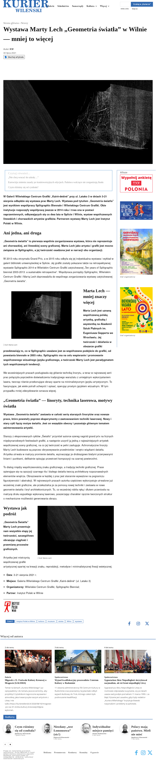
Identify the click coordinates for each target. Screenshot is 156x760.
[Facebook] (28, 72)
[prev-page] (5, 744)
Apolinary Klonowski (23, 733)
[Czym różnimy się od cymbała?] (8, 728)
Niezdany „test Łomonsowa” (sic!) (63, 730)
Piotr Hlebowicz (146, 710)
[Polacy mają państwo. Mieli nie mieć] (125, 728)
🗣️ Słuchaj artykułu (14, 57)
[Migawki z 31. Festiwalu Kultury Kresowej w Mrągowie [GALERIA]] (28, 661)
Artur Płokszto (79, 710)
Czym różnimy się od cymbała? (23, 187)
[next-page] (10, 744)
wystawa (78, 621)
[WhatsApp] (42, 72)
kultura (41, 621)
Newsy (24, 23)
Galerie (8, 677)
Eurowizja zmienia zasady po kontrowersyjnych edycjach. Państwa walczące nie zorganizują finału (55, 182)
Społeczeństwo (61, 677)
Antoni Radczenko (61, 710)
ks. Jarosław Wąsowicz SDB (121, 710)
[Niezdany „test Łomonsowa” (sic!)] (47, 728)
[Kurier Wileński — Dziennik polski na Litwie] (26, 6)
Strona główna (11, 23)
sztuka (60, 621)
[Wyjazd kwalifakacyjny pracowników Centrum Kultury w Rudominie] (78, 661)
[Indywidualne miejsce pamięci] (86, 728)
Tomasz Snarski (145, 712)
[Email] (49, 72)
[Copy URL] (56, 72)
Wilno (69, 621)
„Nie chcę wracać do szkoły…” (23, 177)
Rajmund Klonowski (104, 712)
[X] (35, 72)
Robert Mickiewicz (125, 712)
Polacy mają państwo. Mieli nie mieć (141, 730)
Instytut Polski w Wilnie (25, 621)
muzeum (51, 621)
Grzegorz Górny (97, 710)
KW (12, 49)
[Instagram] (138, 624)
